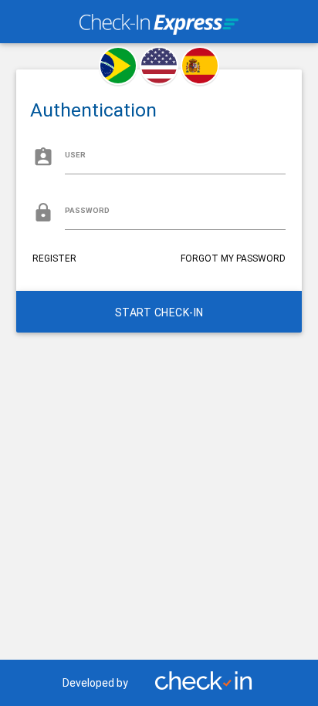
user (75, 154)
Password (87, 210)
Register (54, 258)
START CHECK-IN (159, 312)
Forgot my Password (233, 258)
